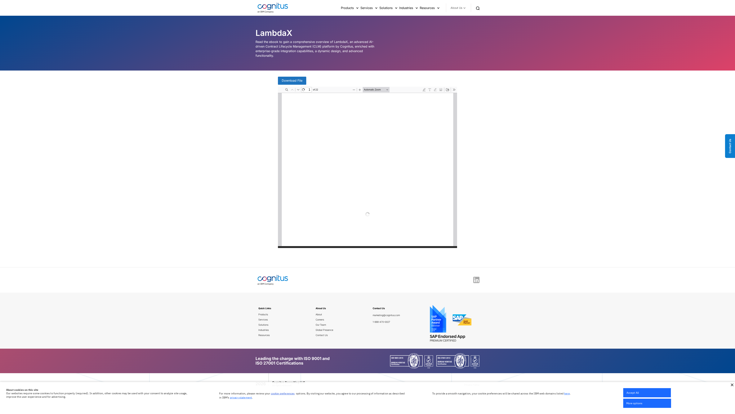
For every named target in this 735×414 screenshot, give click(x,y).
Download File (292, 80)
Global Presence (324, 330)
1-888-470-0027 (381, 321)
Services (263, 319)
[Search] (477, 8)
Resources (264, 335)
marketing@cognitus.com (386, 315)
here (567, 393)
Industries (263, 330)
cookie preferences (283, 393)
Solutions (263, 324)
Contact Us (322, 335)
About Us (456, 7)
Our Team (321, 324)
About (319, 314)
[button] (732, 385)
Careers (320, 319)
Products (263, 314)
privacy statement (241, 397)
